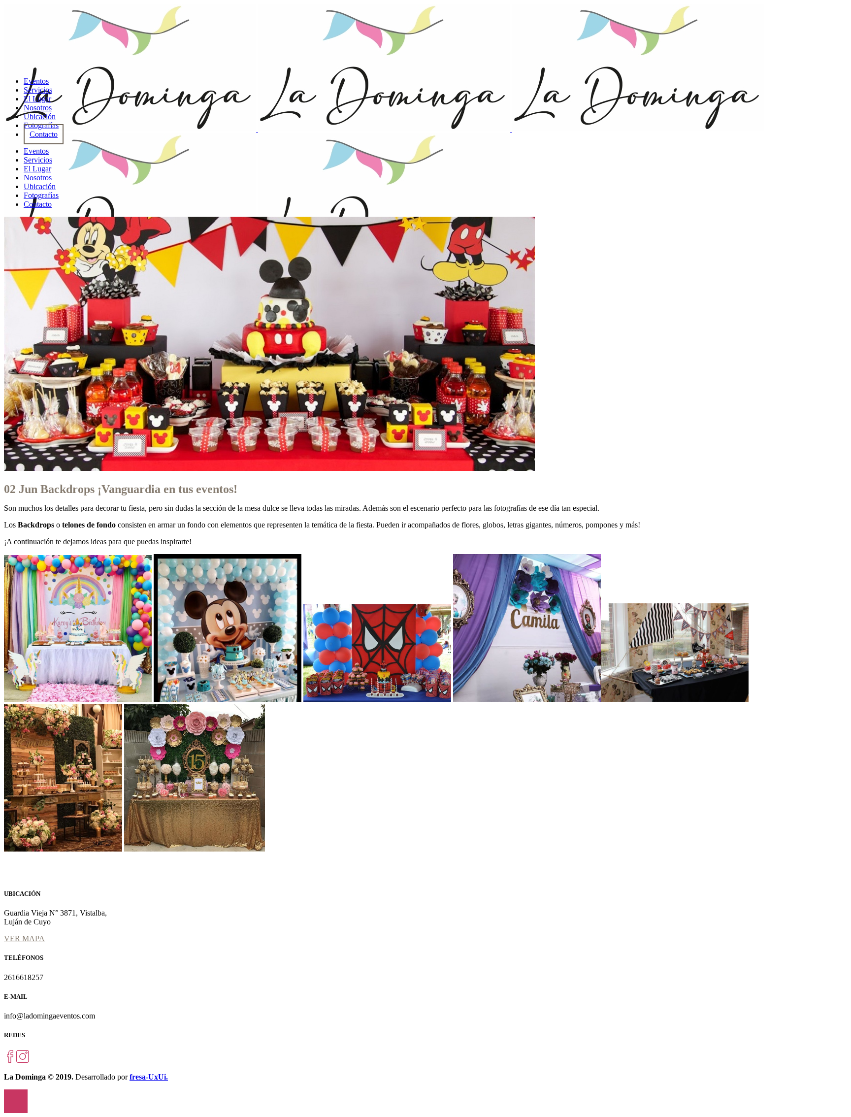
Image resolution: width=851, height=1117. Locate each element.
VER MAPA (24, 938)
